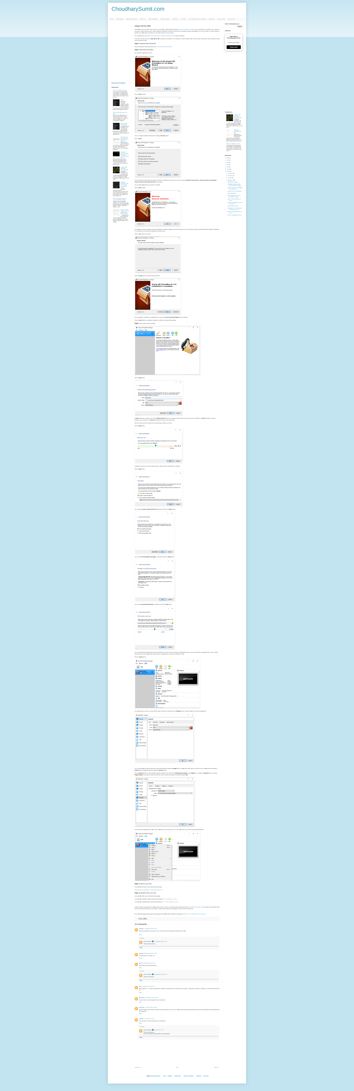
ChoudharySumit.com (138, 9)
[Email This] (139, 919)
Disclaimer (170, 1076)
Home (112, 19)
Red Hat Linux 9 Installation (118, 83)
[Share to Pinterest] (146, 919)
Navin (140, 963)
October (230, 178)
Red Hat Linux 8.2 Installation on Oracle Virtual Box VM (148, 890)
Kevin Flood (141, 1007)
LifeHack (183, 19)
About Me (211, 19)
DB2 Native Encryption (233, 182)
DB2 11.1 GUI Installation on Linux (169, 902)
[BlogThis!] (141, 919)
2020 (228, 171)
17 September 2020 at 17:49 (160, 941)
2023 (228, 164)
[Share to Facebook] (144, 919)
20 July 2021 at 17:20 (159, 1030)
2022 (228, 167)
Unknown (141, 928)
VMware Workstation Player (168, 35)
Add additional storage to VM (195, 907)
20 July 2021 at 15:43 (149, 1018)
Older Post (216, 1067)
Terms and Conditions (189, 1076)
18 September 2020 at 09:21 (150, 953)
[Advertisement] (120, 51)
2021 (228, 169)
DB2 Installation (153, 19)
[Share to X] (143, 919)
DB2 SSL (122, 100)
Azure (182, 29)
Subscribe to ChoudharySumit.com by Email (194, 914)
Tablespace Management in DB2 (237, 131)
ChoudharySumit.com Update (197, 19)
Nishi (140, 986)
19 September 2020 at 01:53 (148, 986)
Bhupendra (141, 997)
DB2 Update (119, 19)
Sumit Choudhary (147, 941)
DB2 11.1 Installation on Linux (169, 899)
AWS (179, 29)
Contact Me (231, 19)
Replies (142, 938)
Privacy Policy (221, 19)
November (230, 175)
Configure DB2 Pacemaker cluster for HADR (124, 168)
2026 (228, 158)
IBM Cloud (189, 29)
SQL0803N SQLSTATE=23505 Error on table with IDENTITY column (124, 185)
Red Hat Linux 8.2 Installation (234, 191)
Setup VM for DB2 (232, 193)
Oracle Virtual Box (154, 35)
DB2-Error (143, 19)
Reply (140, 934)
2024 (228, 162)
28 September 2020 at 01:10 (160, 974)
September (230, 180)
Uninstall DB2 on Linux (233, 206)
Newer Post (137, 1067)
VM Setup (175, 19)
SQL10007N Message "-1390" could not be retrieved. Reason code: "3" (124, 155)
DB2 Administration (131, 19)
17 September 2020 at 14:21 (150, 928)
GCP (185, 29)
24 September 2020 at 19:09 (151, 997)
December (230, 173)
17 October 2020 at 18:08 (151, 1007)
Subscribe (234, 47)
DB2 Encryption (165, 19)
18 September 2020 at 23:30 (148, 963)
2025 (228, 160)
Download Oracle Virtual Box (164, 46)
